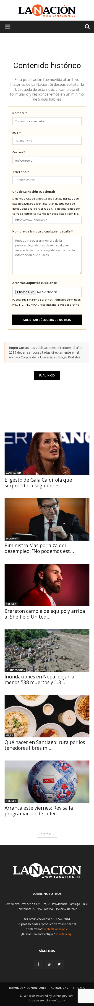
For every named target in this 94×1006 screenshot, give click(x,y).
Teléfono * (20, 172)
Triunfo (11, 604)
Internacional (15, 669)
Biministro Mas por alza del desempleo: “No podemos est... (39, 548)
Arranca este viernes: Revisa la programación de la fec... (39, 811)
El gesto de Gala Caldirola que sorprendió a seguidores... (38, 483)
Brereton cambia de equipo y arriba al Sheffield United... (45, 614)
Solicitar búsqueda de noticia (47, 320)
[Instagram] (49, 964)
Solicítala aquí (64, 934)
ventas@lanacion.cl (56, 929)
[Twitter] (59, 964)
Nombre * (19, 113)
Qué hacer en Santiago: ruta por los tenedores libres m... (45, 745)
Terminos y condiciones (27, 988)
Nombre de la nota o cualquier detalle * (42, 231)
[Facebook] (39, 964)
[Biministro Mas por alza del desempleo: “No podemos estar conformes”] (47, 519)
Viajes (9, 735)
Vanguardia (13, 473)
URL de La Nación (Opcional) (33, 191)
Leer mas (45, 834)
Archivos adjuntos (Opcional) (34, 283)
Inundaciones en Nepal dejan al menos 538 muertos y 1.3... (40, 679)
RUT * (16, 133)
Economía (12, 538)
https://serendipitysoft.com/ (47, 1000)
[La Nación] (47, 10)
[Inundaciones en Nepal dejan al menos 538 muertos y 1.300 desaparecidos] (47, 650)
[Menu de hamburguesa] (7, 27)
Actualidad (59, 988)
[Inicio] (47, 877)
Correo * (18, 152)
